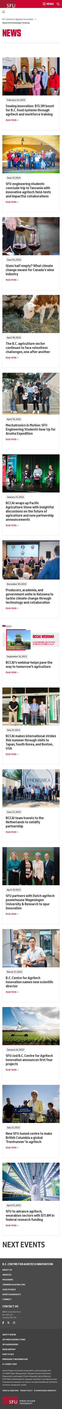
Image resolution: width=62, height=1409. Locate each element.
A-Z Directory (9, 1364)
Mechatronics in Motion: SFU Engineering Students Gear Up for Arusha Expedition (30, 429)
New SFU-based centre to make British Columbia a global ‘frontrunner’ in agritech (29, 1137)
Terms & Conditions (10, 1390)
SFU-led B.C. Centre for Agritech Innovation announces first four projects (29, 1059)
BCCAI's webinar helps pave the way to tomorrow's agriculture (29, 664)
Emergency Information (15, 1359)
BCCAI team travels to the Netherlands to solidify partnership (25, 822)
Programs (7, 1279)
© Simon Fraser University (45, 1390)
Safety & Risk (9, 1334)
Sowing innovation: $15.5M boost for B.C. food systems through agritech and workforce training (30, 110)
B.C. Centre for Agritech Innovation (17, 19)
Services (6, 1274)
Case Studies (9, 1289)
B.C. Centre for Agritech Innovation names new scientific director (29, 981)
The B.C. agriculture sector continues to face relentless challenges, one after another (28, 347)
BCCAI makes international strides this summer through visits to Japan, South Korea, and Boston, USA (31, 742)
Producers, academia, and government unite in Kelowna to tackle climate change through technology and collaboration (29, 596)
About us (7, 1269)
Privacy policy (26, 1390)
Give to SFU (8, 1354)
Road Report (9, 1349)
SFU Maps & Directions (13, 1339)
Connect (7, 1299)
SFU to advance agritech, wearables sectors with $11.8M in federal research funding (30, 1215)
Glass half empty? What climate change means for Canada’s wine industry (30, 269)
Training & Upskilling (13, 1284)
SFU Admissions (10, 1344)
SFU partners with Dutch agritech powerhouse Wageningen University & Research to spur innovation (30, 901)
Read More (11, 120)
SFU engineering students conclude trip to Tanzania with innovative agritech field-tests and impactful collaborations (28, 189)
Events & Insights (11, 1294)
